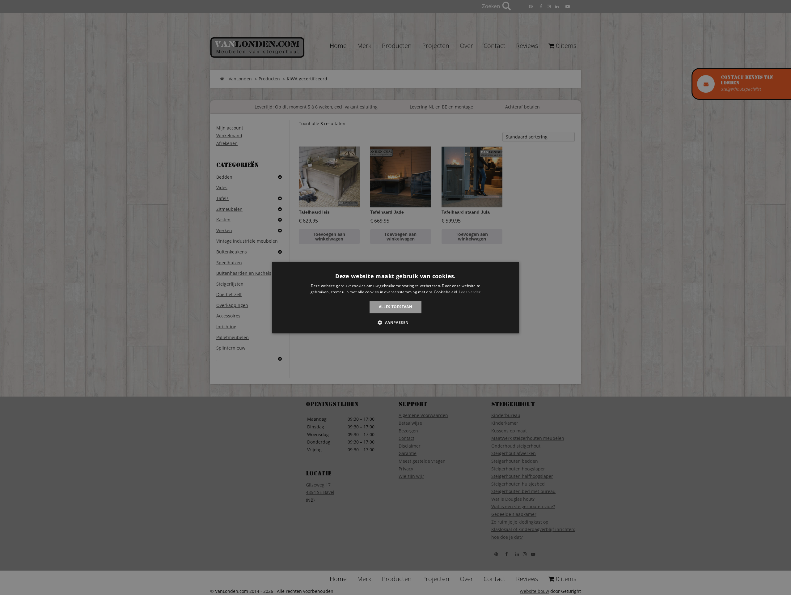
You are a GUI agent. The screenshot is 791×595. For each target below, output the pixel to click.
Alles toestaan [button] (395, 307)
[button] (395, 322)
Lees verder (469, 292)
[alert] (395, 297)
